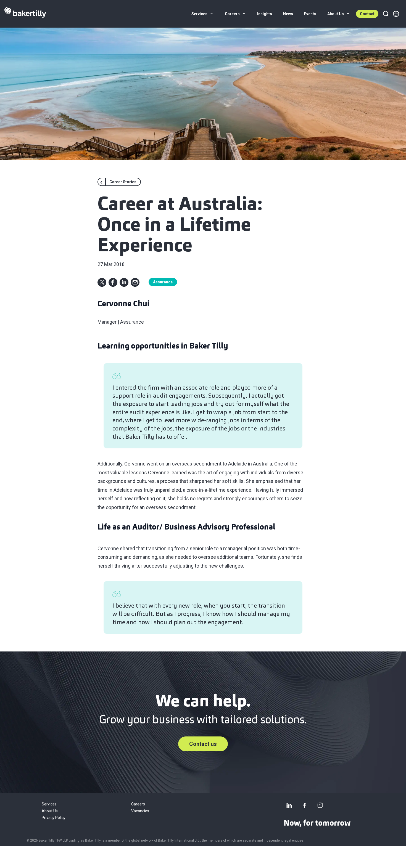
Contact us (203, 744)
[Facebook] (304, 805)
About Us (50, 811)
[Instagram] (320, 805)
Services (49, 804)
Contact (367, 14)
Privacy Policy (53, 817)
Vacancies (140, 811)
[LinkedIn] (289, 805)
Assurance (163, 282)
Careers (138, 804)
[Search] (385, 13)
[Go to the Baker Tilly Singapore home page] (25, 14)
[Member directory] (396, 13)
